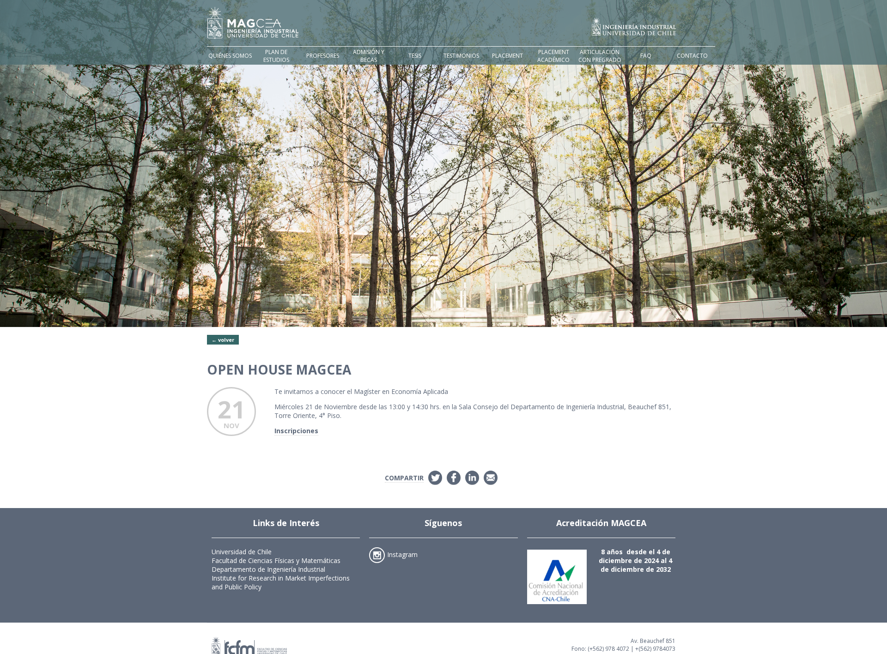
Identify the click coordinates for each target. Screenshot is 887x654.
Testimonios (461, 56)
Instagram (402, 554)
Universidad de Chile (242, 551)
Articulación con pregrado (599, 56)
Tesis (414, 56)
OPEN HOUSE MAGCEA (279, 369)
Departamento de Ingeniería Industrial (268, 569)
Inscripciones (296, 430)
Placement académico (553, 56)
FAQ (645, 56)
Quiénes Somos (230, 56)
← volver (223, 339)
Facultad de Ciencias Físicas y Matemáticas (276, 560)
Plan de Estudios (276, 56)
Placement (507, 56)
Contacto (692, 56)
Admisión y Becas (368, 56)
